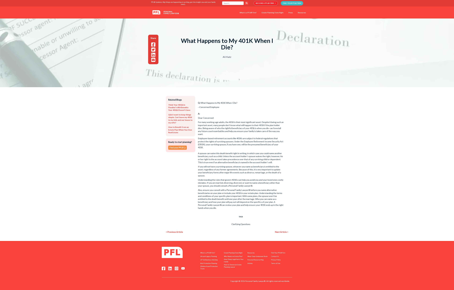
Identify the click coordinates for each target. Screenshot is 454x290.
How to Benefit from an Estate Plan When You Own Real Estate (180, 130)
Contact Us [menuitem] (275, 256)
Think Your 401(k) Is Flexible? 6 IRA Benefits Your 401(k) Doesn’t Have (179, 107)
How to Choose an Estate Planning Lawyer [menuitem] (232, 266)
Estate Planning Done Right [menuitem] (273, 12)
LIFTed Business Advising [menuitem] (209, 260)
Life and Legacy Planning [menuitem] (208, 256)
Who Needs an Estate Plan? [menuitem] (233, 256)
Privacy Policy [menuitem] (276, 260)
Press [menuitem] (290, 12)
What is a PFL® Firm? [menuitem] (248, 12)
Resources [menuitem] (302, 12)
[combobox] (233, 3)
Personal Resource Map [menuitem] (255, 260)
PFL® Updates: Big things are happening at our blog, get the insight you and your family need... (183, 3)
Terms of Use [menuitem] (275, 263)
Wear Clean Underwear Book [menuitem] (257, 256)
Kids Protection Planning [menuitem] (208, 263)
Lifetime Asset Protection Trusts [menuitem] (209, 267)
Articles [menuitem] (250, 263)
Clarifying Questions (240, 224)
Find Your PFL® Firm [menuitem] (278, 253)
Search (246, 3)
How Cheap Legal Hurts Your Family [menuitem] (234, 260)
